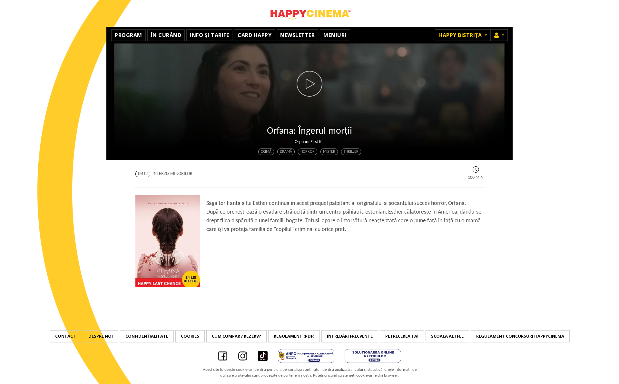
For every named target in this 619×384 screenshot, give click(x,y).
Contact (65, 336)
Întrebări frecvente (350, 336)
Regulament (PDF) (294, 336)
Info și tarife (209, 35)
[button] (499, 35)
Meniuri (335, 35)
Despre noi (100, 336)
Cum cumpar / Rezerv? (236, 336)
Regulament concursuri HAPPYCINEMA (520, 336)
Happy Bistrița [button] (460, 35)
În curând (166, 35)
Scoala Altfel (447, 336)
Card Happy (254, 35)
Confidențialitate (146, 336)
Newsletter (297, 35)
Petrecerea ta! (401, 336)
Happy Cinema (309, 13)
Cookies (190, 336)
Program (128, 35)
